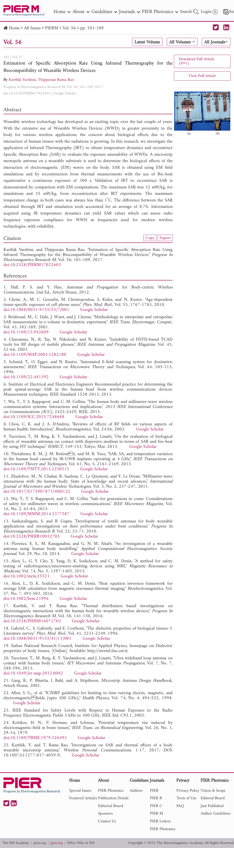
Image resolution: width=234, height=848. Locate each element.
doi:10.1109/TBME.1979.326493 (35, 738)
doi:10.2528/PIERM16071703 (32, 621)
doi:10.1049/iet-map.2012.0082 (33, 673)
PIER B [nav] (156, 798)
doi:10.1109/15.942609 (26, 332)
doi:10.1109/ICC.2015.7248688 (33, 417)
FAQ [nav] (180, 806)
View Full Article (202, 75)
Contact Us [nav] (107, 821)
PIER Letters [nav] (160, 821)
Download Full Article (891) (196, 61)
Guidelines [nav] (101, 11)
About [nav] (78, 11)
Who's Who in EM (80, 843)
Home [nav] (59, 11)
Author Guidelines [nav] (216, 813)
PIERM (51, 28)
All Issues (32, 28)
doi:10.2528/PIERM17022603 (27, 93)
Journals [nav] (127, 11)
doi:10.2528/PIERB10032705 (31, 537)
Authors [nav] (136, 790)
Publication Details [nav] (113, 798)
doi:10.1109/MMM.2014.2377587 (36, 514)
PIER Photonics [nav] (157, 11)
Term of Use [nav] (186, 798)
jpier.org (57, 843)
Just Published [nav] (212, 806)
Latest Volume (147, 42)
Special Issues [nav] (80, 790)
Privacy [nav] (182, 780)
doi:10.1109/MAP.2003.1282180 (34, 355)
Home (14, 28)
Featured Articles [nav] (83, 798)
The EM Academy (15, 843)
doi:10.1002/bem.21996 (26, 599)
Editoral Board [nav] (213, 798)
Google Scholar (64, 93)
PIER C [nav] (156, 806)
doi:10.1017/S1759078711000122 (36, 492)
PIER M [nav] (156, 813)
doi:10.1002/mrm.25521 (26, 576)
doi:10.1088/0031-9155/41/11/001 (37, 639)
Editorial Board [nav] (110, 806)
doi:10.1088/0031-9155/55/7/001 (36, 310)
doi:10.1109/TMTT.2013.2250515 (36, 469)
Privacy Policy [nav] (187, 790)
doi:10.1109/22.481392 (26, 377)
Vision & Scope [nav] (213, 790)
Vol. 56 (69, 28)
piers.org (39, 843)
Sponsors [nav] (105, 813)
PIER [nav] (154, 790)
